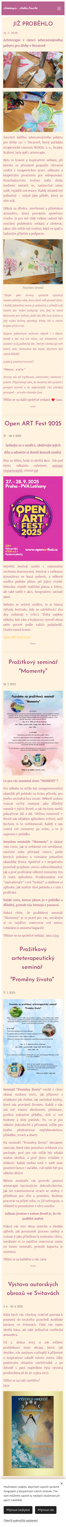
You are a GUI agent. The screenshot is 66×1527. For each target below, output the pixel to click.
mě (36, 470)
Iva (56, 935)
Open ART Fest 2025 (17, 637)
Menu (59, 8)
